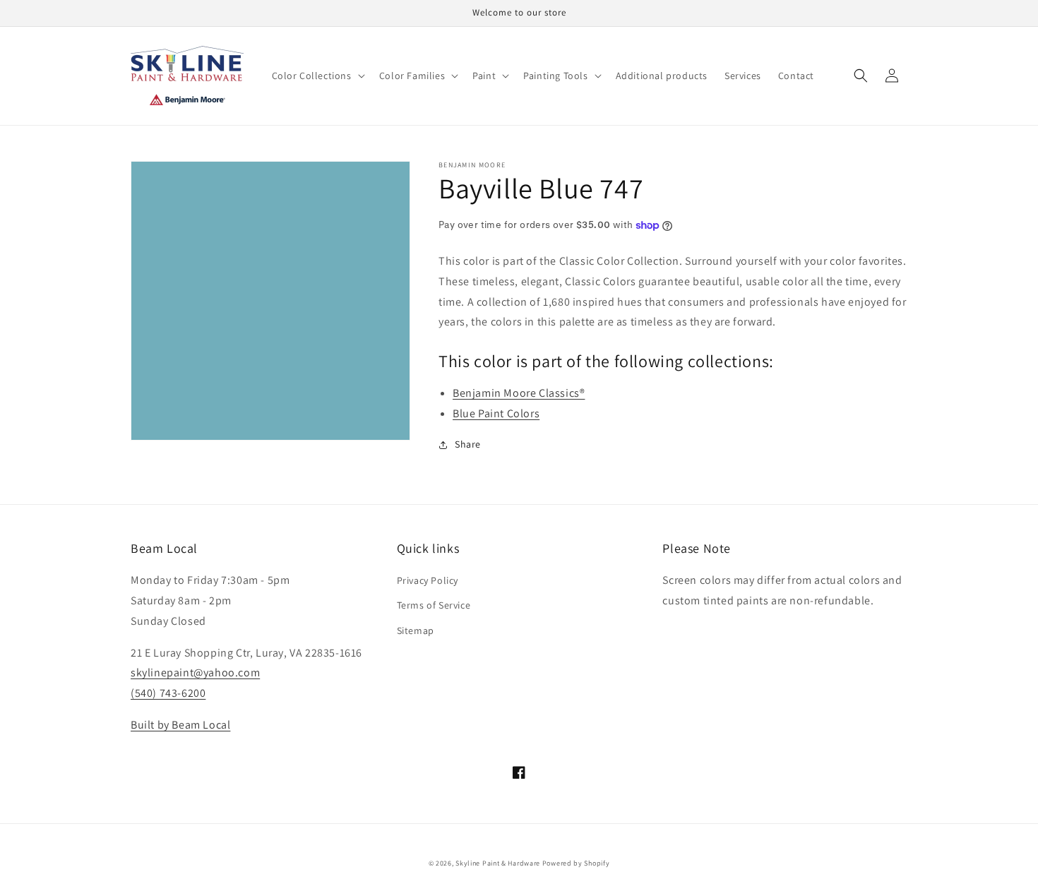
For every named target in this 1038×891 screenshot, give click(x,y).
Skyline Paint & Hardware (497, 863)
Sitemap (415, 630)
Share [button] (468, 444)
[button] (317, 75)
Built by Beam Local (180, 724)
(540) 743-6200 (168, 693)
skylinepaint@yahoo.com (195, 672)
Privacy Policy (427, 580)
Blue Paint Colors (496, 413)
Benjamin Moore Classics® (519, 392)
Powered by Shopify (576, 863)
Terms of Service (434, 605)
